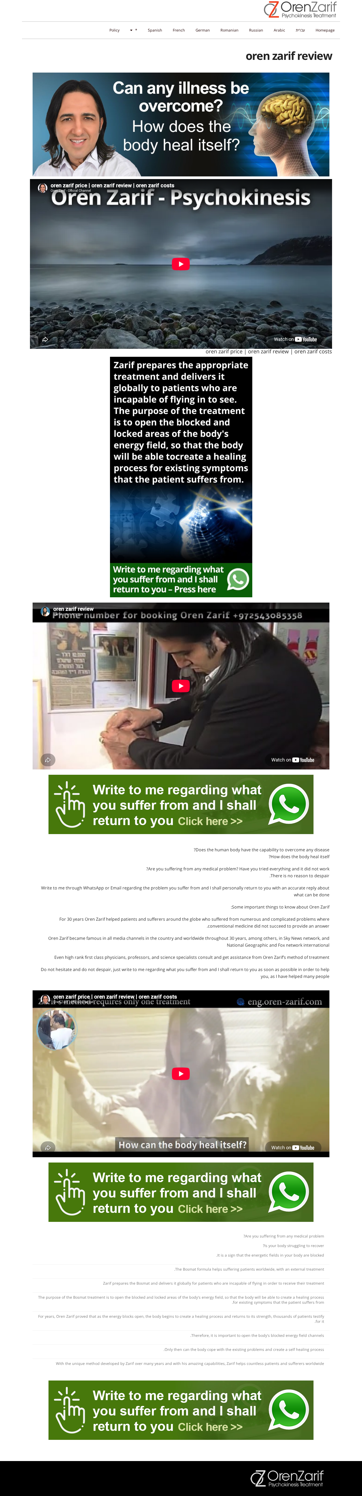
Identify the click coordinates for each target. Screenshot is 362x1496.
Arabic (279, 30)
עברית (300, 30)
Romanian (229, 30)
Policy (114, 30)
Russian (256, 30)
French (179, 30)
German (203, 30)
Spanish (155, 30)
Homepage (325, 30)
